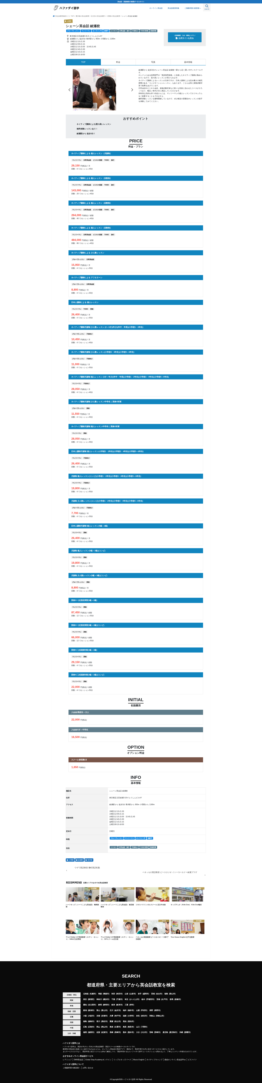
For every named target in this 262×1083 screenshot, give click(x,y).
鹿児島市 (173, 1032)
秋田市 (119, 994)
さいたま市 (134, 999)
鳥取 (124, 1027)
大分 (138, 1032)
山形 (126, 994)
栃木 (143, 999)
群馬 (171, 999)
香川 (98, 1021)
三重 (126, 1005)
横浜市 (106, 999)
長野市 (157, 1010)
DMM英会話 (78, 1060)
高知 (124, 1021)
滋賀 (124, 1016)
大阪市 (91, 1016)
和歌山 (152, 1016)
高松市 (104, 1021)
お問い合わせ (88, 1068)
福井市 (130, 1010)
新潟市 (91, 1010)
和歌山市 (159, 1016)
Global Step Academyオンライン (98, 1060)
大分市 (144, 1032)
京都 (98, 1016)
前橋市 (177, 999)
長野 (151, 1010)
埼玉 (126, 999)
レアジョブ (67, 1060)
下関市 (144, 1027)
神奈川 (99, 999)
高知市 (130, 1021)
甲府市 (144, 1010)
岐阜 (113, 1005)
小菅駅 (71, 860)
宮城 (153, 994)
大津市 (130, 1016)
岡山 (98, 1027)
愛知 (85, 1005)
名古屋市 (92, 1005)
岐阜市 (119, 1005)
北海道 (86, 994)
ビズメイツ (192, 1060)
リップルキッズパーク (122, 1060)
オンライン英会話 (156, 8)
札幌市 (93, 994)
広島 (85, 1027)
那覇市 (187, 1032)
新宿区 (91, 999)
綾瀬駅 (80, 860)
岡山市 (104, 1027)
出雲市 (117, 1027)
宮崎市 (157, 1032)
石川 (111, 1010)
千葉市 (119, 999)
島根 (111, 1027)
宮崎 (151, 1032)
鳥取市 (130, 1027)
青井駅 (89, 860)
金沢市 (117, 1010)
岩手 (140, 994)
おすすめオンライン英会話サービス (78, 1056)
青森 (100, 994)
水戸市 (164, 999)
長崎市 (117, 1032)
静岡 (100, 1005)
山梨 (138, 1010)
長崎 (111, 1032)
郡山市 (172, 994)
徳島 (85, 1021)
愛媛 (111, 1021)
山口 (138, 1027)
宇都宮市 (150, 999)
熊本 (124, 1032)
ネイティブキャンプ (154, 1060)
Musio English (138, 1060)
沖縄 (181, 1032)
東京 (85, 999)
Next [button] (132, 89)
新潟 (85, 1010)
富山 (98, 1010)
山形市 (132, 994)
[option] (101, 90)
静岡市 (106, 1005)
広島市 (91, 1027)
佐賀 (98, 1032)
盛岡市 (145, 994)
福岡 (85, 1032)
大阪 (85, 1016)
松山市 (117, 1021)
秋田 (113, 994)
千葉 (113, 999)
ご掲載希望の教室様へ (192, 8)
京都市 (104, 1016)
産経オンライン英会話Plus (175, 1060)
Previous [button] (69, 89)
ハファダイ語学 (129, 1079)
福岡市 (91, 1032)
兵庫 (111, 1016)
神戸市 (117, 1016)
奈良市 (144, 1016)
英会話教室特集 (173, 8)
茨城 (158, 999)
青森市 (106, 994)
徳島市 (91, 1021)
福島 (166, 994)
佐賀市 (104, 1032)
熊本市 (130, 1032)
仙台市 (159, 994)
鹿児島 (165, 1032)
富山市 (104, 1010)
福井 (124, 1010)
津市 (131, 1005)
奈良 (138, 1016)
